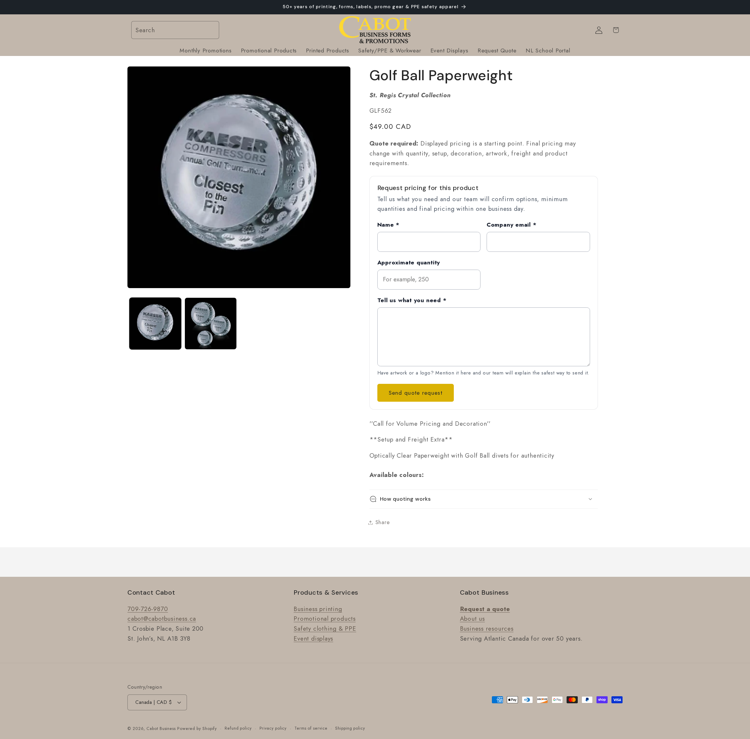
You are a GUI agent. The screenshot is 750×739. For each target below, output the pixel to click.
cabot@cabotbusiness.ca (161, 619)
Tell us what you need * (412, 300)
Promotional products (325, 619)
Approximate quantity (408, 262)
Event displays (313, 638)
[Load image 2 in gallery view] (210, 323)
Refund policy (238, 728)
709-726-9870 (147, 609)
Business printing (318, 609)
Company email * (512, 224)
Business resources (487, 629)
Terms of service (311, 728)
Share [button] (382, 522)
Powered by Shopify (197, 728)
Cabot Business (161, 728)
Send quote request (415, 393)
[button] (483, 499)
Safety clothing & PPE (325, 629)
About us (472, 619)
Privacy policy (273, 728)
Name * (388, 224)
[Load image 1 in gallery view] (155, 323)
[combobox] (175, 30)
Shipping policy (350, 728)
